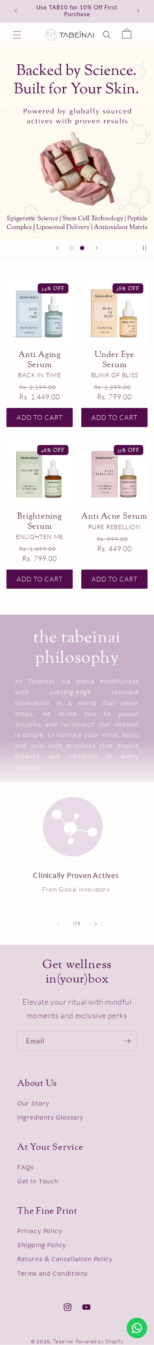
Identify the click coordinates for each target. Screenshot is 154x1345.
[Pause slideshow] (144, 248)
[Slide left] (58, 924)
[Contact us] (137, 1328)
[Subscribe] (127, 1041)
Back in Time (39, 375)
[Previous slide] (57, 248)
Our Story (33, 1104)
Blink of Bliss (114, 375)
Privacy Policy (39, 1231)
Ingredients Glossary (50, 1118)
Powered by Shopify (99, 1341)
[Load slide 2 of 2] (82, 248)
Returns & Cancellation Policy (65, 1259)
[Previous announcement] (15, 11)
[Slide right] (95, 924)
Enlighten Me (39, 536)
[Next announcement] (138, 11)
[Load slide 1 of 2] (72, 248)
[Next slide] (96, 248)
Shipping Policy (41, 1245)
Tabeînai (63, 1341)
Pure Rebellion (114, 527)
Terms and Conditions (52, 1274)
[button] (17, 35)
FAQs (25, 1168)
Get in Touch (37, 1182)
